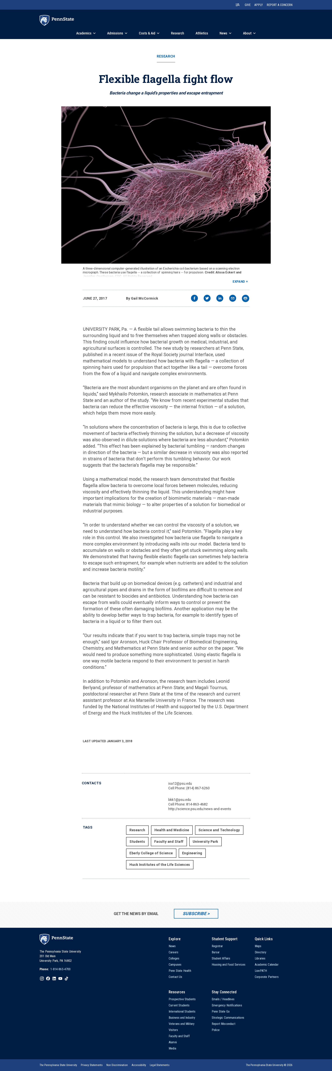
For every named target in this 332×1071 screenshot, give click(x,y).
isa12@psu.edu (180, 783)
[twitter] (207, 299)
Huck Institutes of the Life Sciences (159, 865)
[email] (232, 299)
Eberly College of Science (151, 853)
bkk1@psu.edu (179, 800)
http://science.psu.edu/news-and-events (199, 809)
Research (166, 56)
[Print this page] (245, 298)
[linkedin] (219, 299)
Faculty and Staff (168, 841)
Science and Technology (219, 830)
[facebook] (194, 299)
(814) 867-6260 (198, 788)
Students (137, 841)
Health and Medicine (171, 830)
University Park (205, 841)
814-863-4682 (197, 804)
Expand (239, 281)
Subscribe (194, 913)
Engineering (192, 853)
